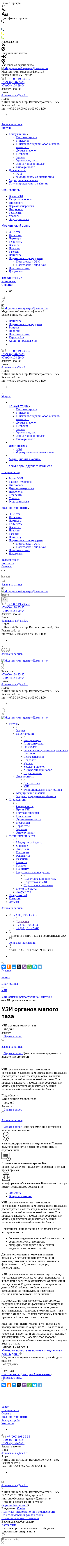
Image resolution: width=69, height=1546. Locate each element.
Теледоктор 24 (11, 278)
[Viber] (24, 967)
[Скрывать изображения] (3, 49)
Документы (16, 271)
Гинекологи (16, 202)
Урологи (14, 215)
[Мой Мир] (14, 967)
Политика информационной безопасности (28, 1511)
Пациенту (15, 254)
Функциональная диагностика (35, 176)
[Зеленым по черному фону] (2, 38)
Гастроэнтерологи (20, 199)
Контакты (8, 281)
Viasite (21, 1508)
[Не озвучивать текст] (3, 61)
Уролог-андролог (27, 160)
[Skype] (34, 967)
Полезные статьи (19, 268)
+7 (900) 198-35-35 (18, 78)
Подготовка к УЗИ (28, 261)
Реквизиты (15, 241)
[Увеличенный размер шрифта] (4, 14)
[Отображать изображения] (3, 45)
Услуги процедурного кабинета (28, 183)
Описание (15, 1192)
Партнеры (15, 238)
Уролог (20, 157)
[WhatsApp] (29, 967)
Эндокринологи (19, 219)
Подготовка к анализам (31, 264)
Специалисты (10, 190)
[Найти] (4, 599)
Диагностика (17, 170)
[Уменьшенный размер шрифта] (3, 6)
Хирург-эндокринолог (30, 163)
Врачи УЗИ (16, 196)
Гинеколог (22, 140)
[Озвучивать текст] (3, 57)
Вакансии (15, 245)
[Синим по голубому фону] (2, 30)
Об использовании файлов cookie (22, 1515)
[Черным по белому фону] (2, 22)
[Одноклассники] (9, 967)
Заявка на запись (11, 124)
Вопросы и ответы (20, 1196)
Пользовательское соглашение (20, 1518)
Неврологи (16, 209)
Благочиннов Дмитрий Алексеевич (26, 1374)
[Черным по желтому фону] (2, 34)
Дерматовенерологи (21, 206)
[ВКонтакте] (10, 291)
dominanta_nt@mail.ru (14, 95)
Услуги (6, 128)
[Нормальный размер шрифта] (3, 10)
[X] (19, 967)
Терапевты (15, 212)
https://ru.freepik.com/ (15, 1505)
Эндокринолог (25, 167)
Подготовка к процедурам (26, 258)
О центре (14, 231)
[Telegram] (40, 967)
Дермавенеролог (26, 150)
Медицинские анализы (23, 180)
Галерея (14, 251)
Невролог (22, 153)
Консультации (18, 134)
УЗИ (19, 173)
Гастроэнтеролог (26, 137)
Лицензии (15, 235)
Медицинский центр (15, 225)
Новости (14, 248)
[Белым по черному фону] (2, 26)
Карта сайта (8, 1524)
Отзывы (7, 285)
